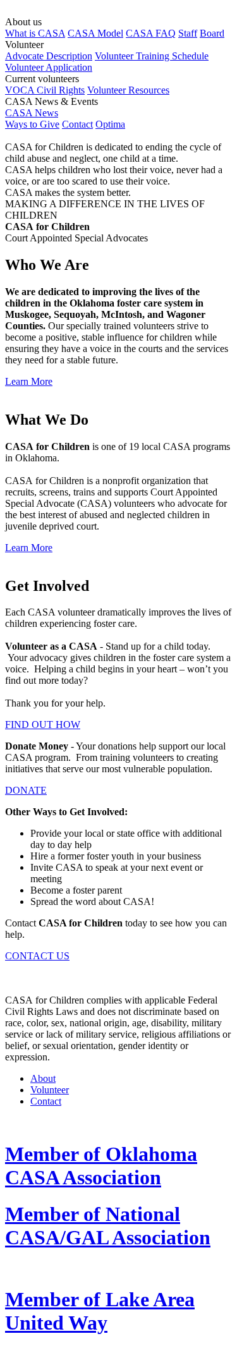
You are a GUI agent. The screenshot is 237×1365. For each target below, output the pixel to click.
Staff (187, 33)
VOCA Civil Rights (45, 90)
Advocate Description (48, 56)
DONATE (26, 790)
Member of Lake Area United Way (100, 1311)
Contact (77, 124)
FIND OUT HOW (42, 724)
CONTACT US (37, 955)
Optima (110, 124)
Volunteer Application (48, 67)
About (43, 1078)
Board (212, 33)
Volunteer (49, 1089)
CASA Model (95, 33)
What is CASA (35, 33)
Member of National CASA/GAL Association (107, 1226)
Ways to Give (32, 124)
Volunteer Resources (128, 90)
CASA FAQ (151, 33)
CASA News (31, 112)
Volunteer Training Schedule (152, 56)
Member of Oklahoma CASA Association (101, 1166)
